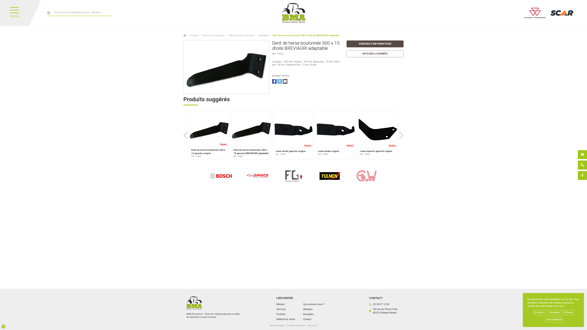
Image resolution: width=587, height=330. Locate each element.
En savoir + (540, 312)
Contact (307, 319)
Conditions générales (296, 326)
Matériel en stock (285, 319)
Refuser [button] (568, 312)
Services (281, 309)
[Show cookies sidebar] (3, 326)
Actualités (308, 314)
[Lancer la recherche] (48, 13)
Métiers (280, 304)
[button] (306, 35)
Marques (308, 309)
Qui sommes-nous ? (314, 304)
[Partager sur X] (279, 81)
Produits (281, 314)
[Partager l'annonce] (285, 81)
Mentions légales (277, 326)
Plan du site (312, 326)
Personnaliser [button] (554, 319)
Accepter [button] (555, 312)
